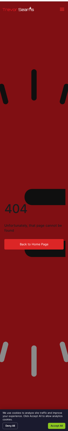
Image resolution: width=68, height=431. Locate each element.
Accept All (57, 425)
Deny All (10, 425)
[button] (62, 9)
